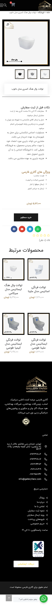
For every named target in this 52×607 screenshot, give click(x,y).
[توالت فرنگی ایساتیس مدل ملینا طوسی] (38, 324)
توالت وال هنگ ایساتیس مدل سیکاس (13, 289)
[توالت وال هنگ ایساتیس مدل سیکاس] (13, 269)
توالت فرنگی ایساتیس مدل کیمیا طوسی (13, 344)
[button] (7, 24)
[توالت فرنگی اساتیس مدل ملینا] (38, 269)
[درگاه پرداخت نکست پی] (38, 549)
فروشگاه (41, 12)
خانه (48, 12)
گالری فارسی (27, 587)
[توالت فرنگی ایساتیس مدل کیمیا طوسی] (13, 324)
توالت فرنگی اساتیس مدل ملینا (39, 289)
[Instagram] (26, 421)
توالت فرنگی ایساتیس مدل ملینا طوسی (38, 344)
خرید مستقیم (26, 217)
